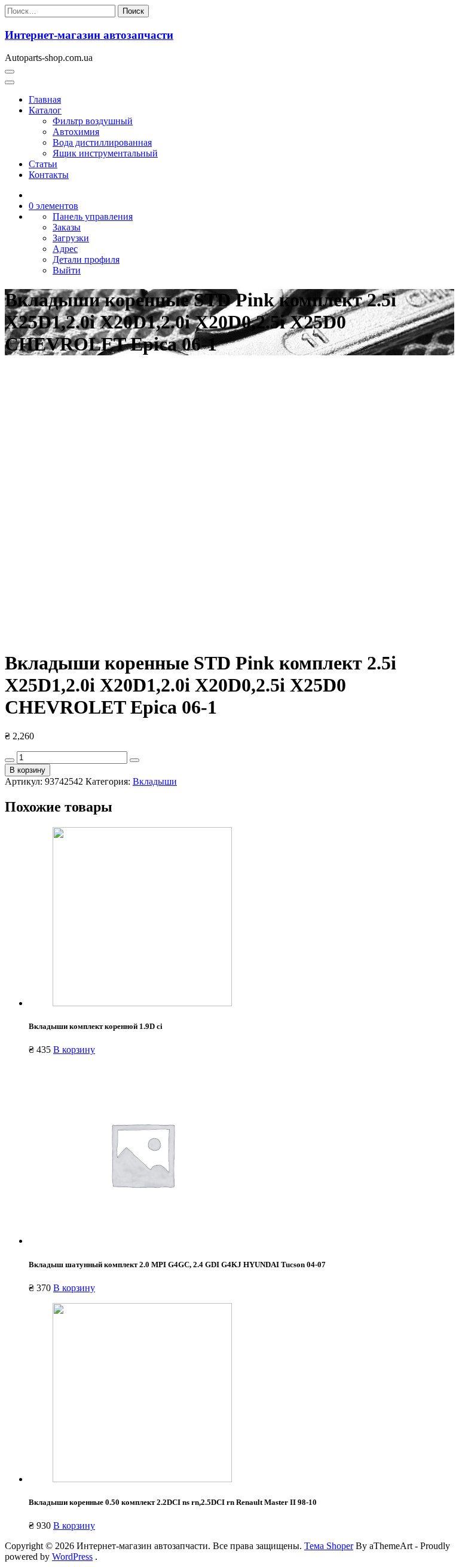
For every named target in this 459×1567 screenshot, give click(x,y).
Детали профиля (86, 259)
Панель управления (93, 216)
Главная (45, 99)
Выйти (67, 270)
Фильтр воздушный (93, 121)
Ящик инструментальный (105, 153)
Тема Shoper (328, 1546)
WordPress (72, 1556)
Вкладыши (155, 781)
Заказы (67, 227)
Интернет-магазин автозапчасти (89, 35)
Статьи (43, 164)
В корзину (27, 770)
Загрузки (71, 238)
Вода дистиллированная (102, 142)
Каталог (45, 110)
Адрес (65, 249)
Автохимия (76, 132)
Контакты (49, 175)
